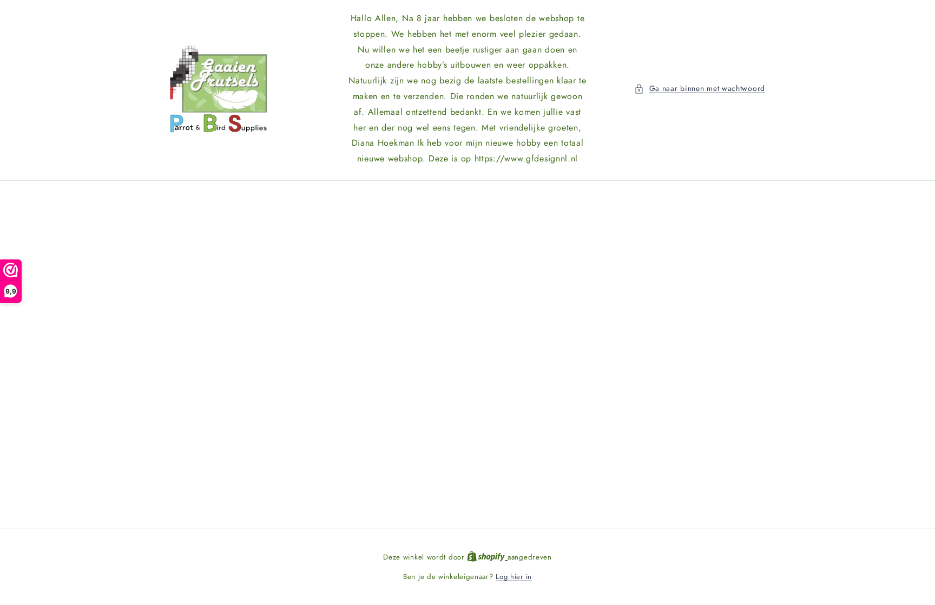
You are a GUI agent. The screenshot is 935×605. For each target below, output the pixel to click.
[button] (699, 88)
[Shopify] (487, 557)
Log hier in (514, 576)
